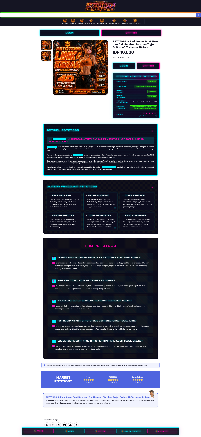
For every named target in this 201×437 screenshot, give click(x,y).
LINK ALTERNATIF (132, 431)
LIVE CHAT (163, 431)
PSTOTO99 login (109, 167)
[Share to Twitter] (47, 425)
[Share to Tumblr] (76, 425)
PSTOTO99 (59, 139)
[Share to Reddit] (70, 425)
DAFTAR (131, 33)
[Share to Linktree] (58, 425)
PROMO (40, 431)
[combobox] (98, 15)
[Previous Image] (54, 67)
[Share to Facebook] (52, 425)
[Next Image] (106, 67)
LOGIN (70, 33)
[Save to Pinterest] (64, 425)
